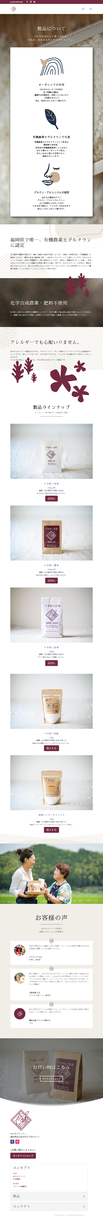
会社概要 (16, 1179)
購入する (51, 748)
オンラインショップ (51, 1078)
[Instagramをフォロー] (17, 1142)
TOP (15, 1173)
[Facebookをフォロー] (12, 1142)
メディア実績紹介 (20, 1186)
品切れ (51, 498)
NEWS (16, 1184)
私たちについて (19, 1176)
